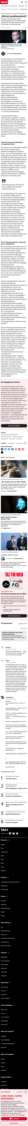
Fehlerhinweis (19, 443)
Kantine (3, 1063)
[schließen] (25, 1091)
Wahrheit (3, 870)
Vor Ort (3, 1013)
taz (4, 829)
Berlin (2, 863)
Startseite (3, 9)
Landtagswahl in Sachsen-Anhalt (10, 882)
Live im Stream (5, 1017)
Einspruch (15, 118)
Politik (8, 9)
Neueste (21, 623)
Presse (3, 915)
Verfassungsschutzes (20, 85)
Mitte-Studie (5, 338)
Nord (2, 867)
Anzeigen (3, 1070)
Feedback (3, 1081)
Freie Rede (4, 972)
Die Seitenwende (5, 908)
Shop (2, 1066)
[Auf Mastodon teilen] (5, 449)
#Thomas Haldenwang (17, 436)
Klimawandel (4, 889)
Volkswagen (4, 885)
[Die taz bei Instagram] (17, 834)
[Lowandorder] (2, 697)
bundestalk (4, 957)
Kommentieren (11, 443)
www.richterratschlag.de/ (12, 762)
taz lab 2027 (4, 1024)
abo (2, 927)
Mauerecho (4, 968)
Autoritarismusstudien (17, 199)
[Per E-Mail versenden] (2, 449)
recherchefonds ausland (7, 938)
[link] (9, 6)
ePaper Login (4, 1089)
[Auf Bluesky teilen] (9, 449)
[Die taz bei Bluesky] (13, 834)
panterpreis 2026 (5, 945)
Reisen (3, 1059)
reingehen (3, 975)
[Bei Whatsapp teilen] (16, 449)
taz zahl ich (4, 934)
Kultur (2, 855)
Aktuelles (3, 901)
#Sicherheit (19, 438)
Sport (2, 859)
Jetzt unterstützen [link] (14, 426)
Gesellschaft (4, 852)
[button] (26, 2)
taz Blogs (3, 1036)
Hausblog (3, 904)
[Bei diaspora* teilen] (19, 449)
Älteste (25, 623)
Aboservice (4, 1085)
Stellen (3, 912)
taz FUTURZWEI (5, 1040)
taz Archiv (3, 1047)
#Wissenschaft (4, 438)
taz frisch (3, 991)
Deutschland (15, 9)
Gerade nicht (20, 1092)
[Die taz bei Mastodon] (10, 834)
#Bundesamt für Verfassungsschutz (9, 434)
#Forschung (12, 438)
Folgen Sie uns (4, 833)
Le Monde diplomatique (7, 1043)
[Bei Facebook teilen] (12, 449)
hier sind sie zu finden (8, 639)
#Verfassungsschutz (6, 436)
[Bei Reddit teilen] (23, 449)
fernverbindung (5, 961)
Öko (2, 848)
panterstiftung (5, 942)
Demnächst (4, 1009)
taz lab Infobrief (5, 998)
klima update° (5, 964)
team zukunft (4, 987)
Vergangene (4, 1021)
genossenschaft (5, 931)
